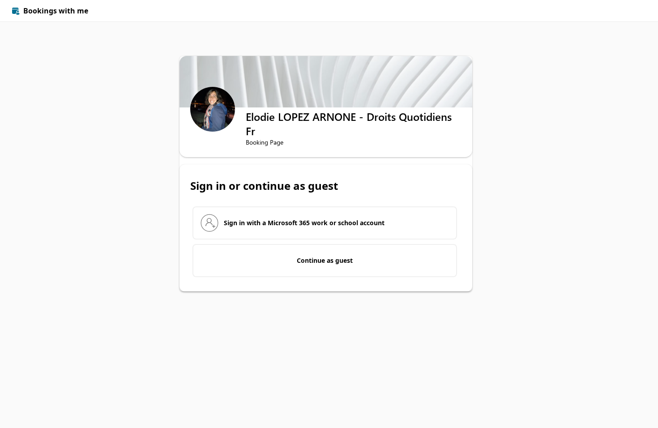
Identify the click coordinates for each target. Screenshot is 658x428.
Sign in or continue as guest (264, 186)
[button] (636, 10)
